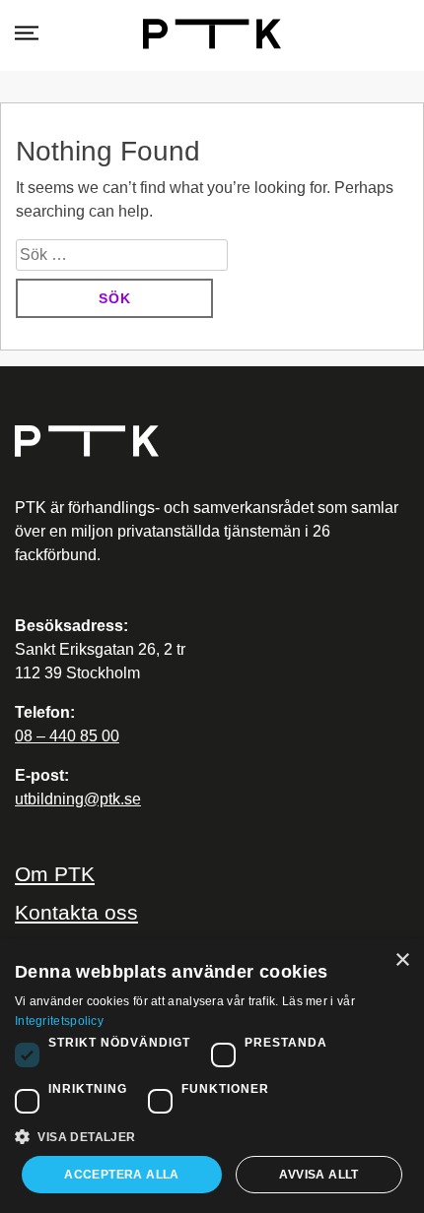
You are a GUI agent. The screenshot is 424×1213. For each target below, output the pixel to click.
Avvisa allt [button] (318, 1174)
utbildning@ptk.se (78, 799)
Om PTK (55, 873)
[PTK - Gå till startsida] (212, 34)
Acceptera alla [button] (121, 1174)
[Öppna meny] (26, 34)
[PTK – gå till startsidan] (212, 441)
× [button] (401, 960)
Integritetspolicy (59, 1021)
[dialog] (212, 1076)
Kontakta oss (76, 912)
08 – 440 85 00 (67, 736)
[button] (212, 1136)
